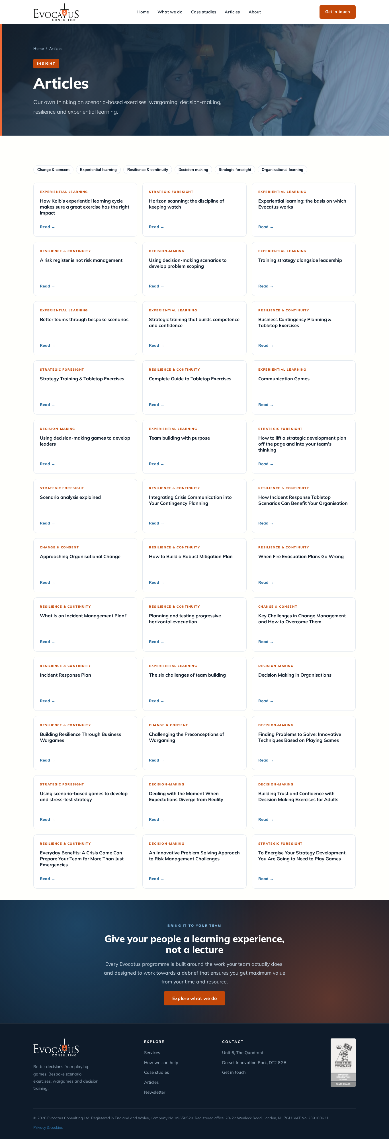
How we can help (161, 1062)
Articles (232, 12)
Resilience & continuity (147, 170)
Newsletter (154, 1092)
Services (152, 1052)
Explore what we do (194, 998)
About (255, 12)
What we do (169, 12)
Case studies (203, 12)
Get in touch (337, 11)
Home (143, 12)
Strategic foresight (235, 170)
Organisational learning (282, 170)
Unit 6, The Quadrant (242, 1052)
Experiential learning (98, 170)
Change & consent (53, 170)
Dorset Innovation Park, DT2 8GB (254, 1062)
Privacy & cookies (48, 1127)
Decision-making (193, 170)
